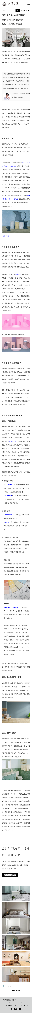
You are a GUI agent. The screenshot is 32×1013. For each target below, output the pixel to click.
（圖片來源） (6, 236)
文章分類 (25, 10)
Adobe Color (9, 515)
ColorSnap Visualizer (11, 607)
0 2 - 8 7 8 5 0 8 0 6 (17, 1002)
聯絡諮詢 (16, 990)
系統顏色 (18, 274)
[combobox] (9, 10)
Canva (7, 522)
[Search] (18, 10)
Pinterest (8, 496)
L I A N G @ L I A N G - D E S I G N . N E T (17, 1005)
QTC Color (8, 484)
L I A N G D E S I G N (16, 1000)
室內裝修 (8, 986)
